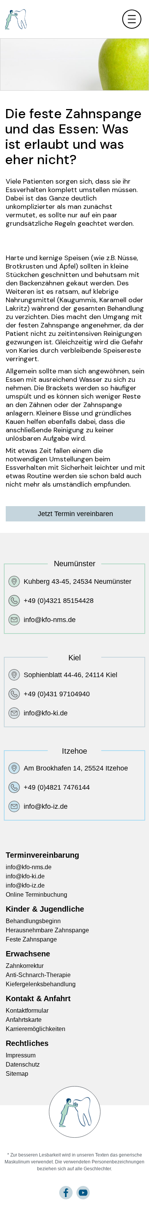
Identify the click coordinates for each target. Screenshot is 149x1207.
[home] (13, 19)
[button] (122, 19)
